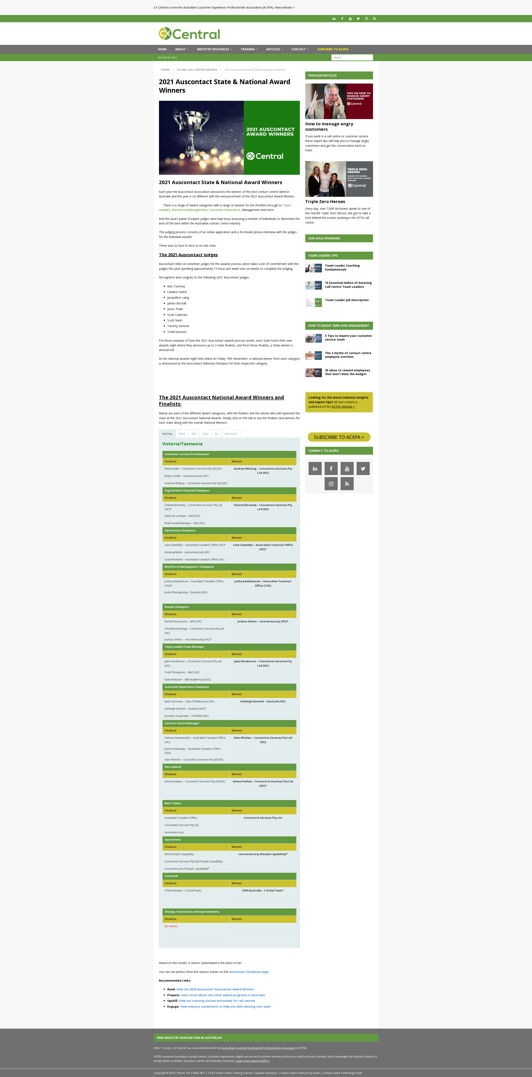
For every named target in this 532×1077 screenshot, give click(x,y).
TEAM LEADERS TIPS (323, 255)
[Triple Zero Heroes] (339, 179)
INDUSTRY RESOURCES (213, 49)
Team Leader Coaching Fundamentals (342, 267)
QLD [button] (205, 434)
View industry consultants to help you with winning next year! (225, 1006)
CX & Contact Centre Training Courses (230, 1073)
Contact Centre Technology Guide (342, 1073)
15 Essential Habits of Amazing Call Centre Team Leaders (348, 284)
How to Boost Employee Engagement (338, 325)
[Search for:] (352, 57)
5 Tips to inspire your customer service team (348, 337)
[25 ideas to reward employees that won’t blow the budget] (313, 372)
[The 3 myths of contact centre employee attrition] (313, 355)
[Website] (374, 18)
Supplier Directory (266, 1073)
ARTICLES (273, 49)
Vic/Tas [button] (167, 434)
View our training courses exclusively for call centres (217, 1001)
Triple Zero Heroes (325, 201)
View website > (285, 7)
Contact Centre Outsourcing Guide (299, 1073)
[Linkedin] (334, 18)
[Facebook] (342, 18)
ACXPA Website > (343, 407)
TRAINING (247, 49)
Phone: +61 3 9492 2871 (191, 1073)
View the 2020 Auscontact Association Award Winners (215, 989)
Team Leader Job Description (347, 300)
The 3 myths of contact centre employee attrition (348, 355)
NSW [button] (182, 434)
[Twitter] (358, 18)
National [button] (231, 434)
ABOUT (180, 49)
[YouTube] (350, 18)
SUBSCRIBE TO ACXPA (333, 49)
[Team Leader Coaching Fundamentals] (313, 268)
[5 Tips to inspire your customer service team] (313, 338)
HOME (162, 49)
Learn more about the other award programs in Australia (223, 995)
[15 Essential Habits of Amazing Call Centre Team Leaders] (313, 285)
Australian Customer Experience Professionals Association (259, 1048)
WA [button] (194, 434)
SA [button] (216, 434)
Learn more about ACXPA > (253, 1061)
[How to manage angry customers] (339, 101)
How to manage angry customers (329, 126)
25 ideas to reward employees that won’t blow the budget (347, 372)
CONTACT (298, 49)
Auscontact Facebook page (248, 972)
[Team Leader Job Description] (313, 302)
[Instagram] (366, 18)
